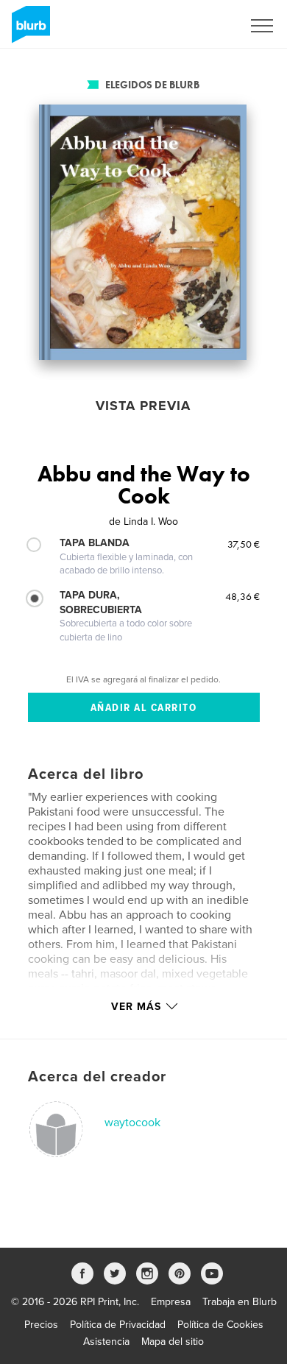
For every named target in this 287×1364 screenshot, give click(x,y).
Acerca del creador (97, 1077)
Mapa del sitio (172, 1341)
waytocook (132, 1122)
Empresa (171, 1302)
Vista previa (143, 405)
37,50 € (243, 544)
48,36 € (242, 596)
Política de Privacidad (118, 1324)
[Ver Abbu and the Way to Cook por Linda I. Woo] (143, 232)
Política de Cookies (220, 1324)
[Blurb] (28, 30)
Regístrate (200, 26)
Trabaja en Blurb (239, 1302)
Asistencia (106, 1341)
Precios (41, 1324)
